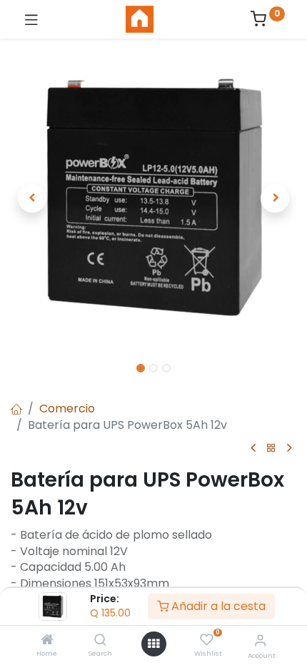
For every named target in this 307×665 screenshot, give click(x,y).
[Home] (47, 640)
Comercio (67, 408)
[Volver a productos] (271, 448)
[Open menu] (153, 643)
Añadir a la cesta (217, 606)
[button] (32, 198)
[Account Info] (260, 640)
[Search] (100, 640)
